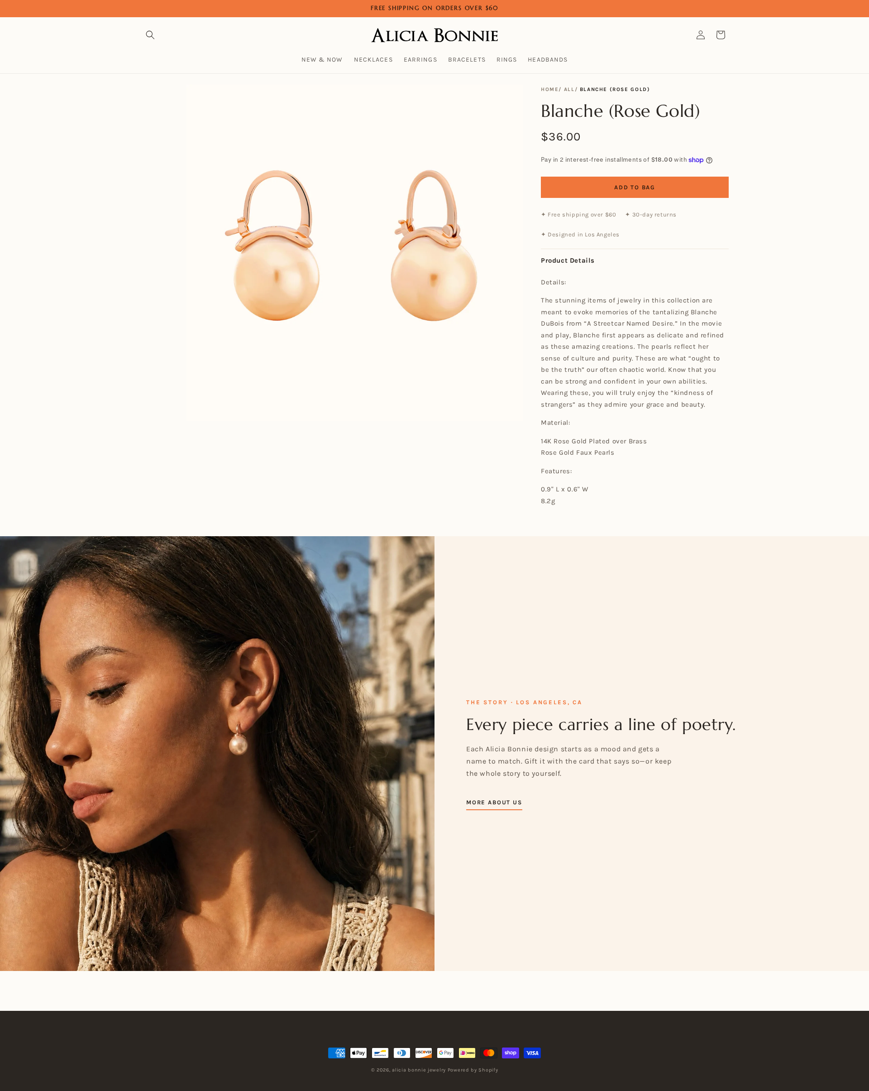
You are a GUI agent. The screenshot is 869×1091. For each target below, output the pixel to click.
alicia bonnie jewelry (419, 1070)
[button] (150, 35)
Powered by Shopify (473, 1070)
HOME (550, 89)
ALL (569, 89)
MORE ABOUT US (494, 802)
